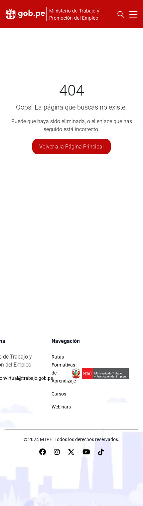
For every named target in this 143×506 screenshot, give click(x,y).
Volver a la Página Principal (71, 146)
